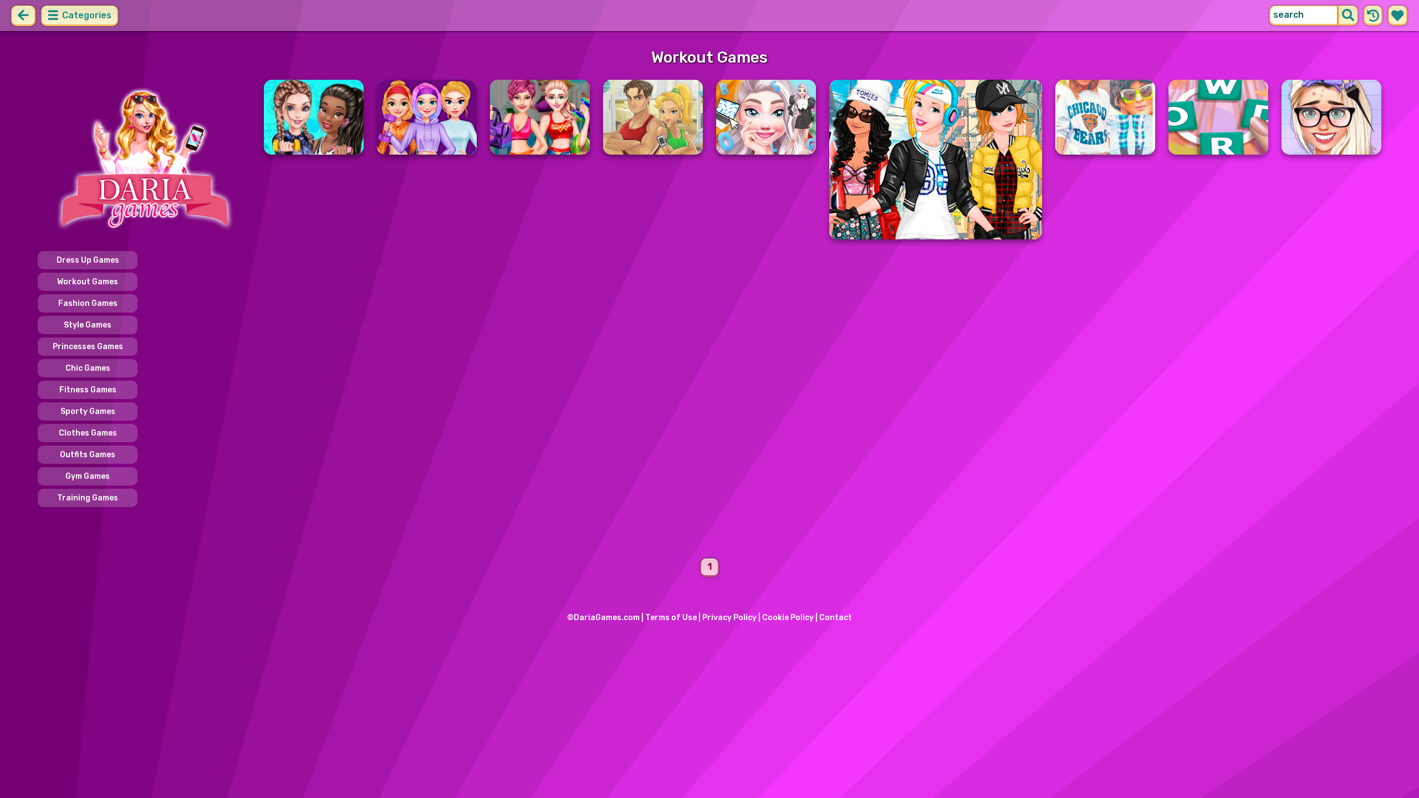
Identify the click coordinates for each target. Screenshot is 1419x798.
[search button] (1348, 15)
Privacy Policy (729, 617)
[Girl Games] (144, 159)
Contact (835, 617)
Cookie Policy (788, 617)
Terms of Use (671, 617)
